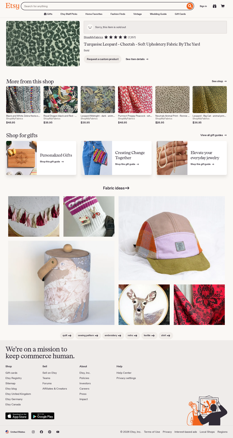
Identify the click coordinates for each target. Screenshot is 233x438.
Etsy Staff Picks (69, 14)
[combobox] (103, 6)
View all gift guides (211, 135)
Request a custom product (102, 59)
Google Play (42, 415)
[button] (15, 431)
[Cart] (223, 6)
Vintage (137, 14)
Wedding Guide (158, 14)
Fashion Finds (118, 14)
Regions (222, 431)
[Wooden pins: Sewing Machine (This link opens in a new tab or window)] (89, 216)
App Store (16, 415)
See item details (135, 59)
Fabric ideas (114, 188)
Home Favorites (93, 14)
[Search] (190, 6)
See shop (217, 81)
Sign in (203, 6)
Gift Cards (180, 14)
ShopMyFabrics (93, 37)
